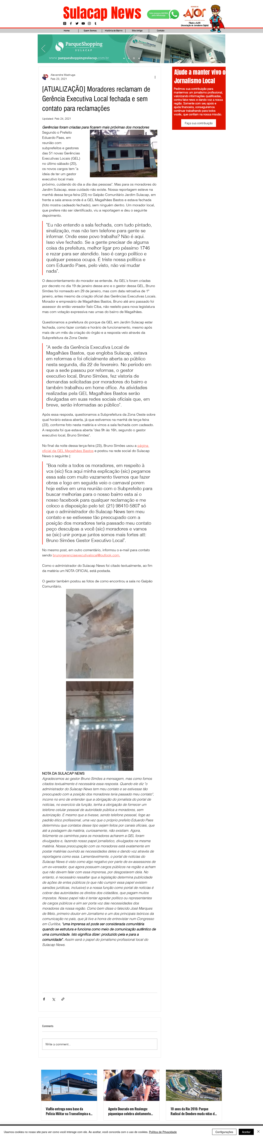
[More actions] (155, 77)
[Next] (220, 49)
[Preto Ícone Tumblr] (95, 23)
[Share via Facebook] (44, 999)
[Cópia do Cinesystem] (124, 58)
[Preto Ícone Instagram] (89, 23)
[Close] (258, 1132)
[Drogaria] (139, 58)
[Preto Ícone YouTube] (83, 23)
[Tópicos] (65, 23)
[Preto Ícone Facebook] (71, 23)
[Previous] (43, 49)
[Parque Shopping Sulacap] (134, 58)
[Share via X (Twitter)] (53, 999)
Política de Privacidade (163, 1132)
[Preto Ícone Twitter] (77, 23)
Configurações (224, 1132)
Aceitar (246, 1132)
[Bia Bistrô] (128, 58)
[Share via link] (63, 999)
